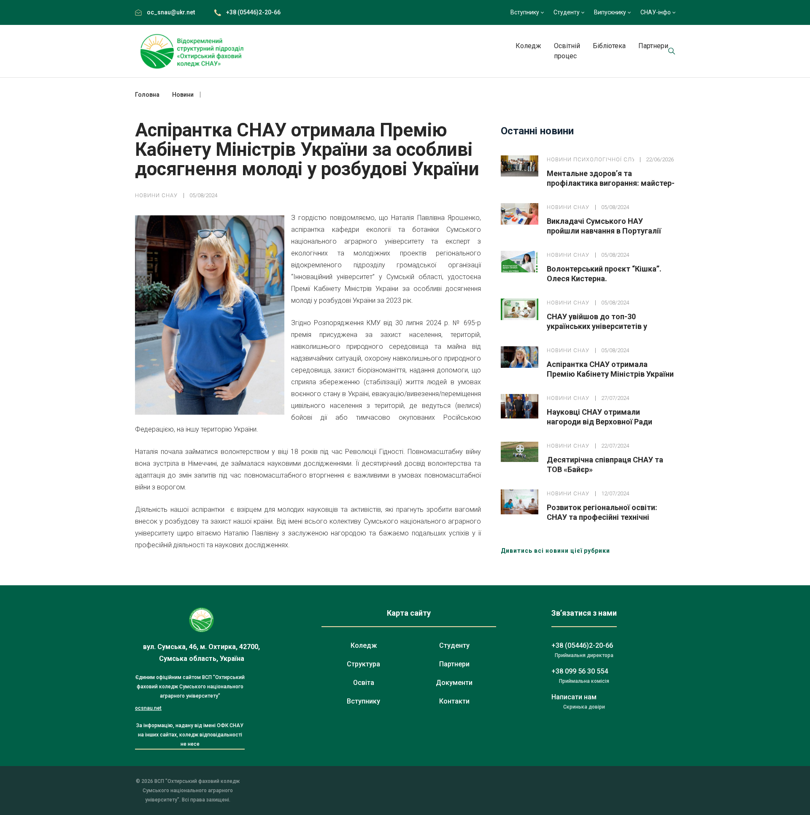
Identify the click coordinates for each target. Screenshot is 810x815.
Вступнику (524, 12)
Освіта (363, 683)
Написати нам (574, 697)
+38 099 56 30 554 (579, 671)
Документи (454, 683)
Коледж (528, 46)
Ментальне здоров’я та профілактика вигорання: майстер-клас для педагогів (611, 183)
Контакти (454, 701)
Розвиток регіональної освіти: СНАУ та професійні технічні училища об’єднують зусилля (602, 517)
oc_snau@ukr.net (171, 12)
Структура (363, 664)
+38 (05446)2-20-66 (253, 12)
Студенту (567, 12)
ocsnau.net (148, 708)
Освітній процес (567, 51)
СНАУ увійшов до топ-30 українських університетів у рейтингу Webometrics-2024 (597, 326)
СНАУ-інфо (655, 12)
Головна (147, 94)
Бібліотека (609, 46)
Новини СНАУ (156, 195)
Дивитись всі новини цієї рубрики (555, 550)
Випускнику (610, 12)
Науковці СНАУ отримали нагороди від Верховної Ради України (599, 422)
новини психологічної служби (590, 159)
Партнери (653, 46)
